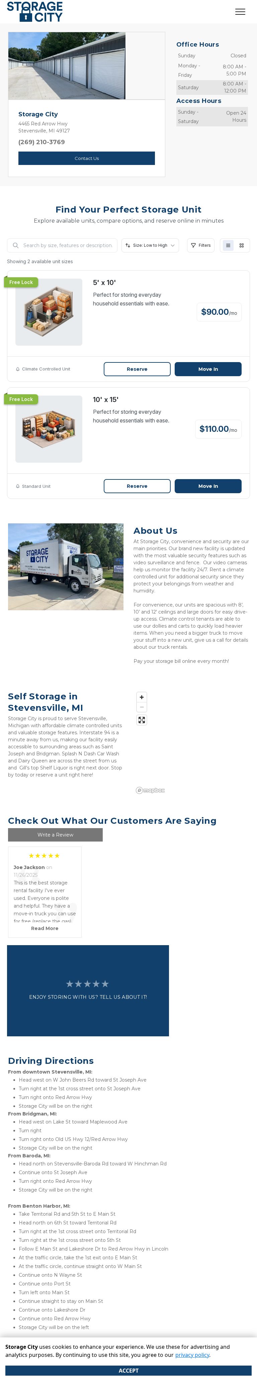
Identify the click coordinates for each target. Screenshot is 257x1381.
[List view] (228, 245)
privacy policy (192, 1355)
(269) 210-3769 (41, 142)
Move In (208, 369)
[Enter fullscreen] (142, 720)
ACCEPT (129, 1370)
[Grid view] (241, 245)
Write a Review (55, 835)
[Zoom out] (142, 707)
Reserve (137, 369)
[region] (191, 742)
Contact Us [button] (87, 158)
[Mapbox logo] (150, 790)
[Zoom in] (142, 697)
